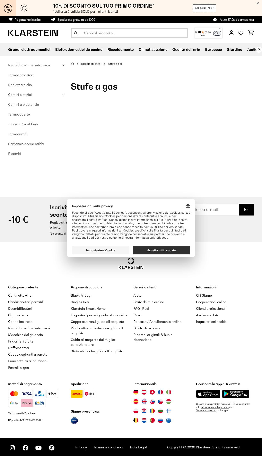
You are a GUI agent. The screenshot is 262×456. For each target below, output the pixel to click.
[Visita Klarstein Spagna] (135, 401)
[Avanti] (259, 50)
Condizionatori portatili (26, 302)
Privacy (81, 447)
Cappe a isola (18, 315)
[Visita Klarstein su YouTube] (38, 448)
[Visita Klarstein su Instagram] (12, 448)
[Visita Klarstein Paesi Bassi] (144, 420)
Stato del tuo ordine (148, 302)
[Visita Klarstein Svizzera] (152, 392)
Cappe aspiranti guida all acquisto (97, 322)
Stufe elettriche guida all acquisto (97, 351)
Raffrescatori (18, 348)
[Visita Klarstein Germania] (135, 392)
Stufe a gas (115, 63)
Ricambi (14, 154)
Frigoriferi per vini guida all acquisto (99, 315)
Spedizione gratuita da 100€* (76, 19)
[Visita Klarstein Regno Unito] (144, 401)
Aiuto (137, 295)
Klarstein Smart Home (88, 308)
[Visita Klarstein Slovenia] (160, 420)
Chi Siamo (204, 295)
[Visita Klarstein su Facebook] (25, 448)
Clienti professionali (211, 308)
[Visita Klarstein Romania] (152, 410)
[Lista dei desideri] (240, 33)
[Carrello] (251, 33)
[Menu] (220, 29)
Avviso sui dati (207, 315)
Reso (137, 315)
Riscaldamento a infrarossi (29, 65)
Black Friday (80, 295)
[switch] (217, 33)
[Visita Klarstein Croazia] (144, 410)
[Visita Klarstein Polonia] (135, 410)
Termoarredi (17, 134)
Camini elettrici (20, 95)
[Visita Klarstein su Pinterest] (51, 448)
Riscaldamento (91, 63)
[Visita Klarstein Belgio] (135, 420)
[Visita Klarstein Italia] (168, 392)
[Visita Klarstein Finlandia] (168, 410)
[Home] (76, 63)
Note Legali (139, 447)
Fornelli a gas (18, 367)
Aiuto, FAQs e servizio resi (237, 19)
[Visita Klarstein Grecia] (168, 421)
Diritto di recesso (146, 328)
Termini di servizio (206, 410)
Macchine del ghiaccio (25, 335)
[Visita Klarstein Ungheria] (168, 401)
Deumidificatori (20, 308)
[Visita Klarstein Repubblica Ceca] (160, 401)
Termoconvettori (20, 75)
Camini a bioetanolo (23, 104)
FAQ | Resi (141, 308)
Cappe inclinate (20, 322)
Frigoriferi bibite (20, 341)
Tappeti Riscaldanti (23, 124)
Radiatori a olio (20, 85)
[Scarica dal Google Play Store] (235, 394)
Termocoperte (19, 114)
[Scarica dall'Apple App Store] (208, 394)
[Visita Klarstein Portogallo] (152, 420)
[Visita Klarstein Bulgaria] (160, 410)
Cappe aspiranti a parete (27, 354)
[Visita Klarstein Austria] (144, 392)
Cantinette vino (19, 295)
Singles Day (80, 302)
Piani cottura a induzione (27, 361)
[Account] (231, 33)
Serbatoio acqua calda (26, 144)
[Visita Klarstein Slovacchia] (152, 401)
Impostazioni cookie (211, 322)
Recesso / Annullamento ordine (157, 322)
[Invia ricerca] (75, 33)
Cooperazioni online (211, 302)
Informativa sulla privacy (215, 407)
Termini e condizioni (108, 447)
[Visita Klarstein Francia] (160, 392)
